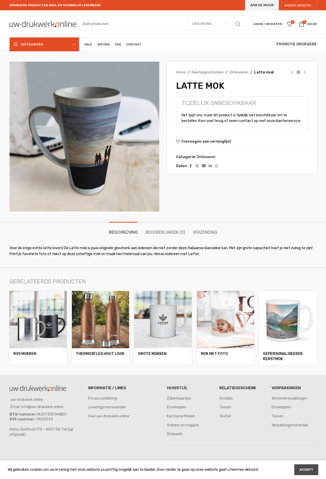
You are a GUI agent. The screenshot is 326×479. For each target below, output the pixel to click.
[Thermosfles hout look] (100, 319)
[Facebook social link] (191, 166)
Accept (306, 470)
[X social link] (197, 166)
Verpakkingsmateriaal (290, 425)
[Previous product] (292, 72)
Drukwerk (174, 434)
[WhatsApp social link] (216, 166)
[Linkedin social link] (210, 166)
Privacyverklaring (102, 398)
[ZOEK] (238, 24)
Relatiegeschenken (208, 72)
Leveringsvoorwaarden (107, 407)
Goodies (226, 398)
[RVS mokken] (38, 319)
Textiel (225, 416)
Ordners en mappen (183, 425)
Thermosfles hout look (100, 354)
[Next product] (305, 72)
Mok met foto (214, 354)
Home (181, 72)
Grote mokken (152, 354)
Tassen (225, 407)
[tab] (123, 230)
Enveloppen (176, 407)
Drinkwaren (239, 72)
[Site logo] (43, 23)
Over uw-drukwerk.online (108, 416)
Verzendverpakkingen (289, 398)
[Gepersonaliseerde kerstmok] (287, 319)
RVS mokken (24, 354)
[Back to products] (298, 72)
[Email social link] (203, 166)
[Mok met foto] (225, 319)
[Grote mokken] (162, 319)
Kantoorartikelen (181, 416)
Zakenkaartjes (179, 398)
